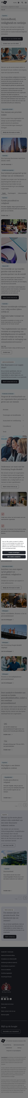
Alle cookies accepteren (14, 556)
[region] (14, 549)
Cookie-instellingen (14, 552)
